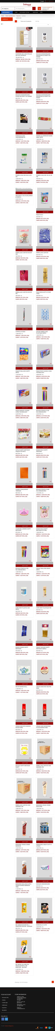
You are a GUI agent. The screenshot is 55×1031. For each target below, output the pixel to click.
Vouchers (4, 1007)
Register (52, 1)
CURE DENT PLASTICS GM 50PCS (23, 608)
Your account (6, 994)
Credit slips (5, 1002)
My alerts (4, 1010)
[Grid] (16, 21)
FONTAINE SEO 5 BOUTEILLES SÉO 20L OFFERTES (24, 54)
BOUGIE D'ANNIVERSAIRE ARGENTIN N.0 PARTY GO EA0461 (43, 96)
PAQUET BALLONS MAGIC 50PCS (43, 569)
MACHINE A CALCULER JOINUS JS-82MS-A (24, 196)
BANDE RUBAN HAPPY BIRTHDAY (22, 648)
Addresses (4, 1005)
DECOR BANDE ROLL (21, 687)
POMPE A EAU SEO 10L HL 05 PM (44, 175)
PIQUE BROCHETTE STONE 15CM (43, 292)
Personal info (5, 997)
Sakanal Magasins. (9, 1026)
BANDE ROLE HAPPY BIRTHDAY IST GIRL (42, 529)
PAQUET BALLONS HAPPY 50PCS (23, 371)
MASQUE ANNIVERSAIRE (43, 884)
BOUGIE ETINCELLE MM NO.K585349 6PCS (42, 490)
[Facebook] (2, 1019)
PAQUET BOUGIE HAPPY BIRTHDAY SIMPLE (43, 648)
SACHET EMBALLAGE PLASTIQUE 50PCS (42, 332)
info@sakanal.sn (21, 1008)
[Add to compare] (23, 48)
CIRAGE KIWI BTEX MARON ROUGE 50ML (23, 726)
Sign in (47, 1)
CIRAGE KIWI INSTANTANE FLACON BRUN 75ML (43, 726)
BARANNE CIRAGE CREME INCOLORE (43, 805)
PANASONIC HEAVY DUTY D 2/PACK (44, 845)
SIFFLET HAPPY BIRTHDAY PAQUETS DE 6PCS (23, 450)
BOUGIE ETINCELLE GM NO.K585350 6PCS (42, 411)
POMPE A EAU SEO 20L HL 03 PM (23, 175)
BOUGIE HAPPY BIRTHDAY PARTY (23, 766)
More (41, 12)
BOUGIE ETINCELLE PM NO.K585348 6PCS (22, 569)
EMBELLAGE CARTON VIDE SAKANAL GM (23, 805)
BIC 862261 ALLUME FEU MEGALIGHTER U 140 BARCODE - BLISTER (22, 966)
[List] (18, 21)
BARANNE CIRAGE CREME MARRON (23, 845)
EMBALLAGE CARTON (42, 252)
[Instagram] (6, 1019)
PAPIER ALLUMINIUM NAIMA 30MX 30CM (44, 136)
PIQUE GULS (39, 214)
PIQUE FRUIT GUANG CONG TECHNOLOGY (44, 371)
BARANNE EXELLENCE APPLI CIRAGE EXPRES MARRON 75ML (23, 885)
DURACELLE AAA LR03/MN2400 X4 (20, 136)
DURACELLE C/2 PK (41, 925)
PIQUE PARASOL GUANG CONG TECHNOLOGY (22, 411)
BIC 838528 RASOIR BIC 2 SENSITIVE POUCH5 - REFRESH (24, 925)
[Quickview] (25, 48)
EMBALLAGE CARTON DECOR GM (24, 253)
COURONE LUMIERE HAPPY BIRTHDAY (23, 529)
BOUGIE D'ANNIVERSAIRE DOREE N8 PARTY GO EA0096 (24, 95)
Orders (4, 1000)
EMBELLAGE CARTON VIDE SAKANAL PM (43, 766)
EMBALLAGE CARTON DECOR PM (24, 292)
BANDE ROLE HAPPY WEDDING (42, 450)
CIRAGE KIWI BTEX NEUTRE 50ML (43, 687)
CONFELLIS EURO (20, 331)
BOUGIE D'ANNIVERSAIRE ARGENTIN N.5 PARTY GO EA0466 (43, 55)
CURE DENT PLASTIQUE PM (43, 608)
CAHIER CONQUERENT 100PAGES (22, 490)
